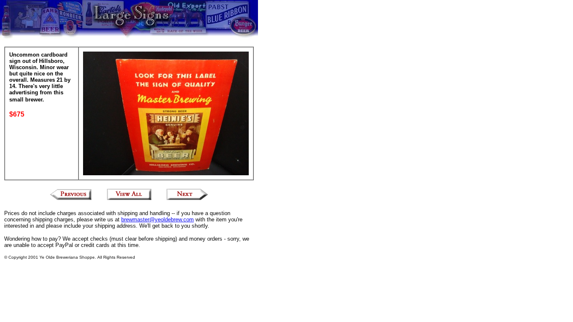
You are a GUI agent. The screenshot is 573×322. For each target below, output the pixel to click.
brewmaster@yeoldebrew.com (157, 219)
